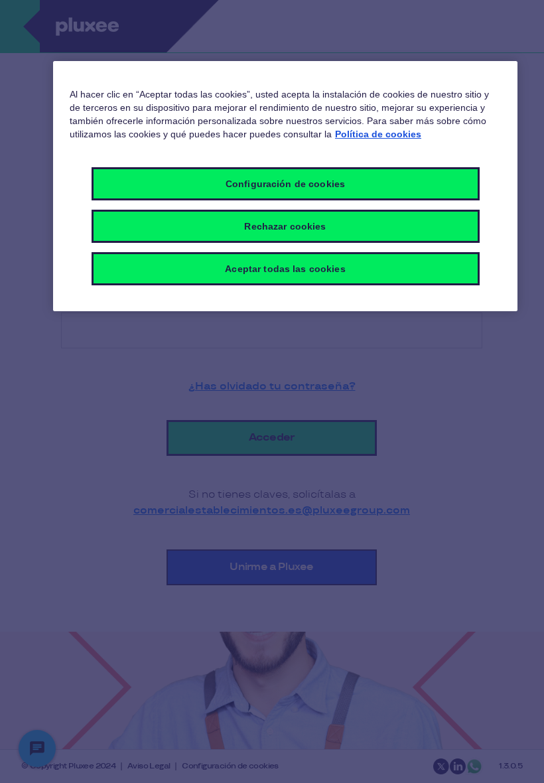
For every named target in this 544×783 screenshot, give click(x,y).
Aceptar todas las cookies (285, 268)
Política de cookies (378, 134)
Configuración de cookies (285, 183)
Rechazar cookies (285, 226)
